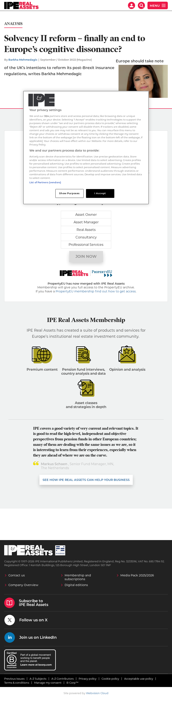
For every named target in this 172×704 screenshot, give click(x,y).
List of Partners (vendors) (45, 182)
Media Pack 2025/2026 (137, 575)
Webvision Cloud (97, 693)
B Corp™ (72, 682)
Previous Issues (14, 678)
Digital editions (76, 585)
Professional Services (86, 245)
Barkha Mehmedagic (22, 59)
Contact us (16, 575)
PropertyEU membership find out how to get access (96, 291)
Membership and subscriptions (78, 577)
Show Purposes (69, 193)
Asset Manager (86, 222)
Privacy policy (87, 678)
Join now (86, 256)
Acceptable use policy (138, 678)
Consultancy (86, 237)
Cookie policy (110, 678)
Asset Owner (86, 215)
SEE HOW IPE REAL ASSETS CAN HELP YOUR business (86, 480)
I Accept (100, 193)
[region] (86, 147)
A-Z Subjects (38, 678)
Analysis (13, 24)
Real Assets (86, 230)
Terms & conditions (16, 682)
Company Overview (23, 585)
